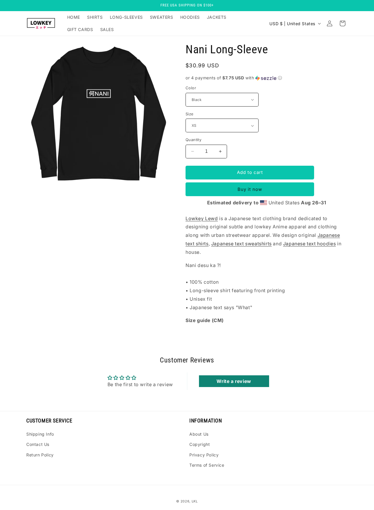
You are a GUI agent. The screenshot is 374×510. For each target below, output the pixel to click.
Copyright (199, 444)
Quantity (193, 139)
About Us (199, 434)
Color (191, 87)
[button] (267, 78)
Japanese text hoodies (309, 244)
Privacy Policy (204, 454)
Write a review (234, 381)
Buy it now (250, 189)
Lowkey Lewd (202, 218)
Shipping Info (40, 434)
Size (190, 114)
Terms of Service (206, 465)
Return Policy (40, 454)
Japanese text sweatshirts (241, 244)
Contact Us (37, 444)
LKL (195, 501)
